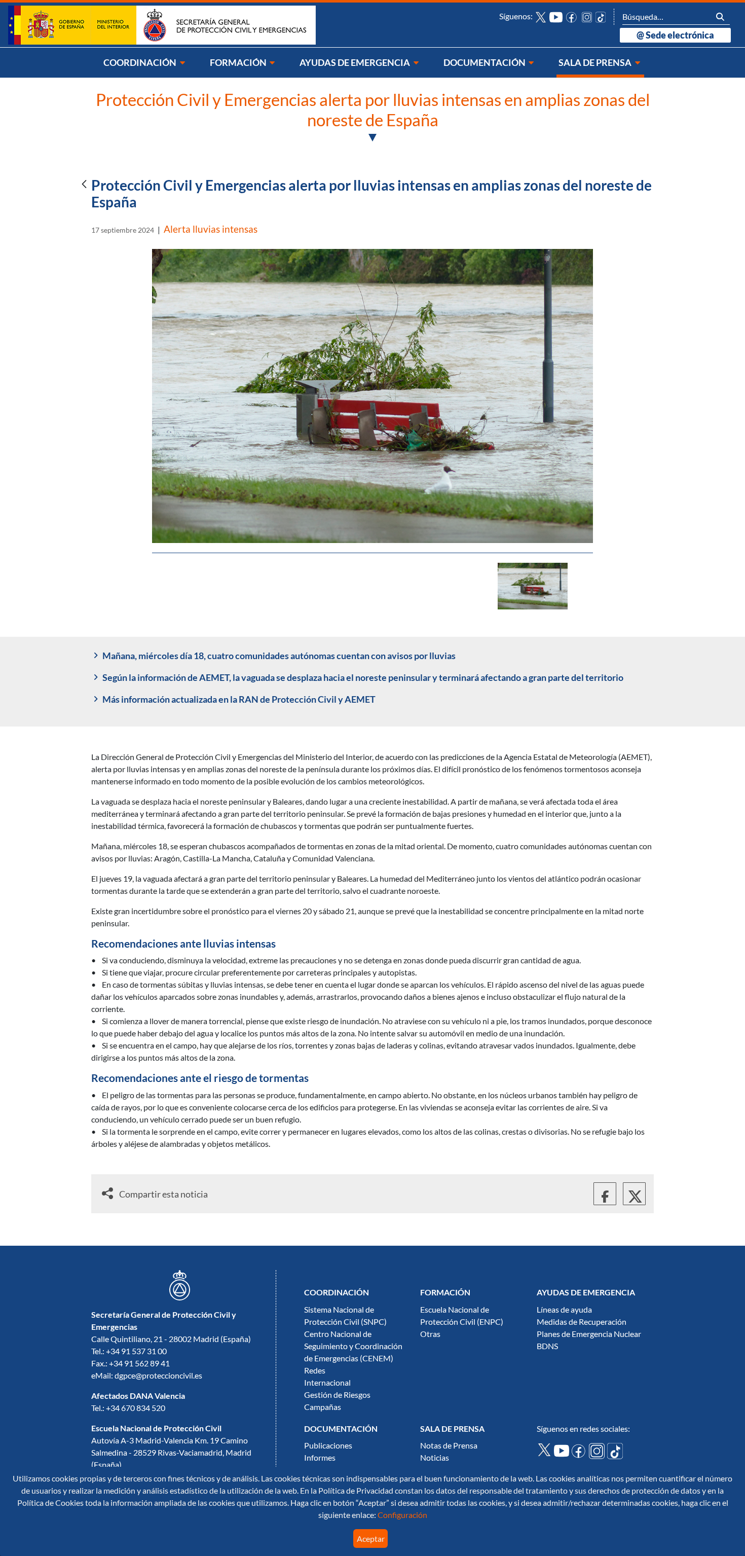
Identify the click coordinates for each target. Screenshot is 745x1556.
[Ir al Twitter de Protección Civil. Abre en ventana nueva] (541, 16)
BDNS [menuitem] (547, 1346)
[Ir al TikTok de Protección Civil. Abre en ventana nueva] (600, 16)
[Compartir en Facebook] (604, 1193)
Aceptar (371, 1538)
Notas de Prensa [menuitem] (448, 1445)
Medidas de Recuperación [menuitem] (581, 1321)
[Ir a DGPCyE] (162, 24)
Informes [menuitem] (320, 1457)
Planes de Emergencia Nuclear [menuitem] (589, 1333)
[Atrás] (84, 185)
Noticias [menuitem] (434, 1457)
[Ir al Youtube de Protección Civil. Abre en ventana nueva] (556, 16)
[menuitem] (145, 63)
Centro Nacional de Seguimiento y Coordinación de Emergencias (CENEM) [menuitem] (353, 1346)
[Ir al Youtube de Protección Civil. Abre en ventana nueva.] (563, 1449)
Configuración (401, 1514)
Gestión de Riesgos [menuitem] (337, 1394)
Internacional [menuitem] (327, 1382)
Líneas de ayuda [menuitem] (564, 1309)
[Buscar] (720, 16)
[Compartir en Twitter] (634, 1193)
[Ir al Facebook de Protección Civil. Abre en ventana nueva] (572, 16)
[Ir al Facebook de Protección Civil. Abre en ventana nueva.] (580, 1450)
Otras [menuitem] (430, 1333)
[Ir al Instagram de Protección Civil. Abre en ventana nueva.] (598, 1450)
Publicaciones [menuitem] (328, 1445)
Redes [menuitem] (314, 1370)
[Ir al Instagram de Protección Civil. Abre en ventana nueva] (587, 16)
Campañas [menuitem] (322, 1407)
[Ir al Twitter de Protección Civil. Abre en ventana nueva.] (545, 1449)
